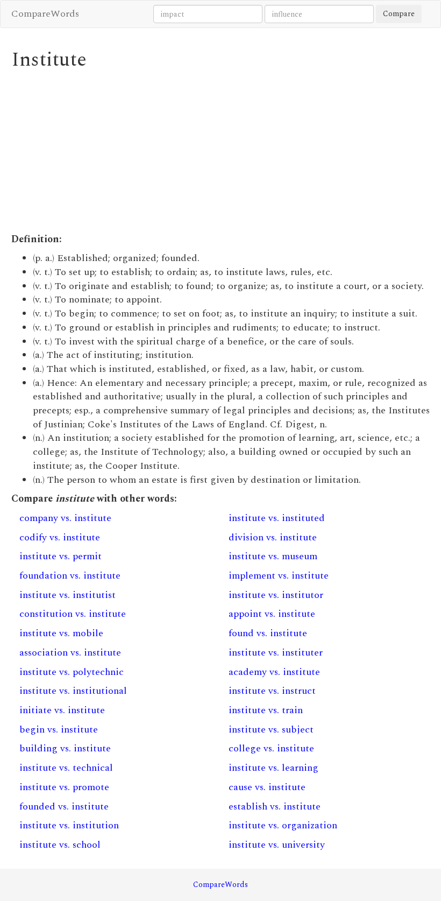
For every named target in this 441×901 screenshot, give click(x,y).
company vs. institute (65, 518)
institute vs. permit (60, 556)
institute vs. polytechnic (71, 672)
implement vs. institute (279, 575)
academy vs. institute (274, 672)
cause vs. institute (267, 787)
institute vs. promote (64, 787)
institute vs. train (266, 710)
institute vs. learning (273, 768)
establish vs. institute (275, 806)
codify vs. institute (59, 537)
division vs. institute (273, 537)
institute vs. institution (69, 825)
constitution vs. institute (72, 614)
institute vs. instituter (276, 652)
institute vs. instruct (272, 691)
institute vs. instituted (277, 518)
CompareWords (45, 13)
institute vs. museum (273, 556)
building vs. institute (65, 748)
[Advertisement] (220, 151)
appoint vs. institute (272, 614)
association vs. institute (70, 652)
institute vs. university (277, 844)
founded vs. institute (64, 806)
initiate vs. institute (62, 710)
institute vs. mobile (61, 633)
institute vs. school (60, 844)
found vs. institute (268, 633)
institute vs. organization (283, 825)
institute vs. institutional (73, 691)
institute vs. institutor (276, 595)
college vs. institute (271, 748)
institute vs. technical (66, 768)
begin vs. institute (58, 729)
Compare (399, 13)
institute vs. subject (271, 729)
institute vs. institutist (67, 595)
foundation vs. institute (69, 575)
